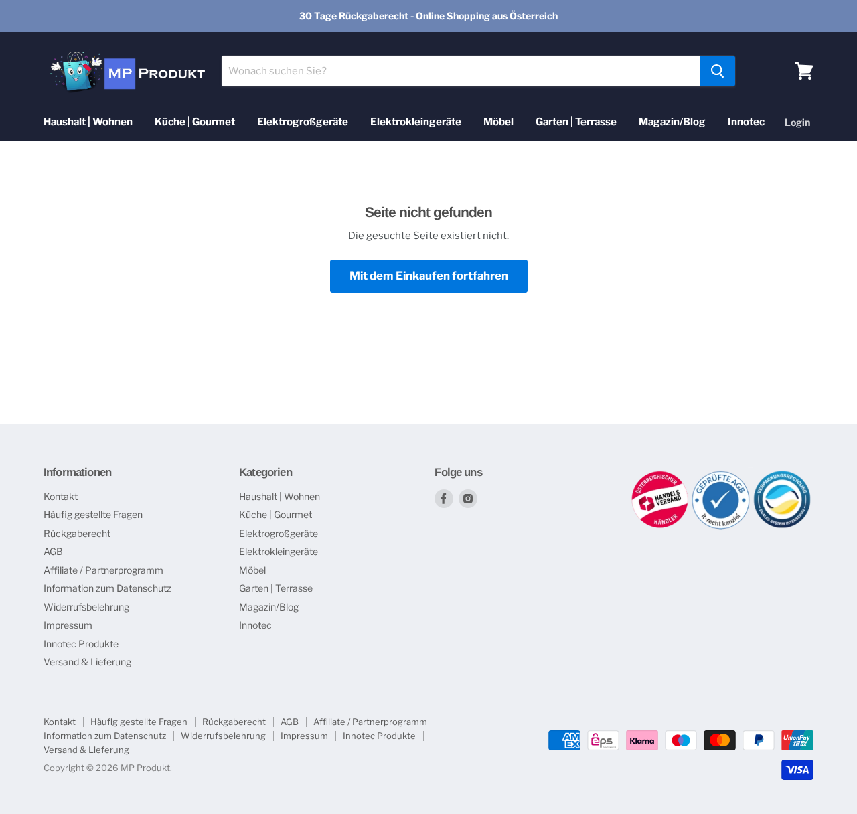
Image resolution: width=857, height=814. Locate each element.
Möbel (498, 122)
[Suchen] (717, 71)
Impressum (68, 625)
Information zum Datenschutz (107, 588)
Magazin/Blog (672, 122)
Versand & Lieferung (87, 661)
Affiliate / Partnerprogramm (103, 570)
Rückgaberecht (77, 533)
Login (797, 122)
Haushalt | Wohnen (88, 122)
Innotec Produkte (81, 643)
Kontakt (61, 496)
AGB (53, 551)
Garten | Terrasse (576, 122)
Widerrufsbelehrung (86, 607)
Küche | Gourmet (195, 122)
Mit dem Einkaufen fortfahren (428, 275)
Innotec (746, 122)
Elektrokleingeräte (415, 122)
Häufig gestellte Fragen (93, 514)
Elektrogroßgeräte (302, 122)
